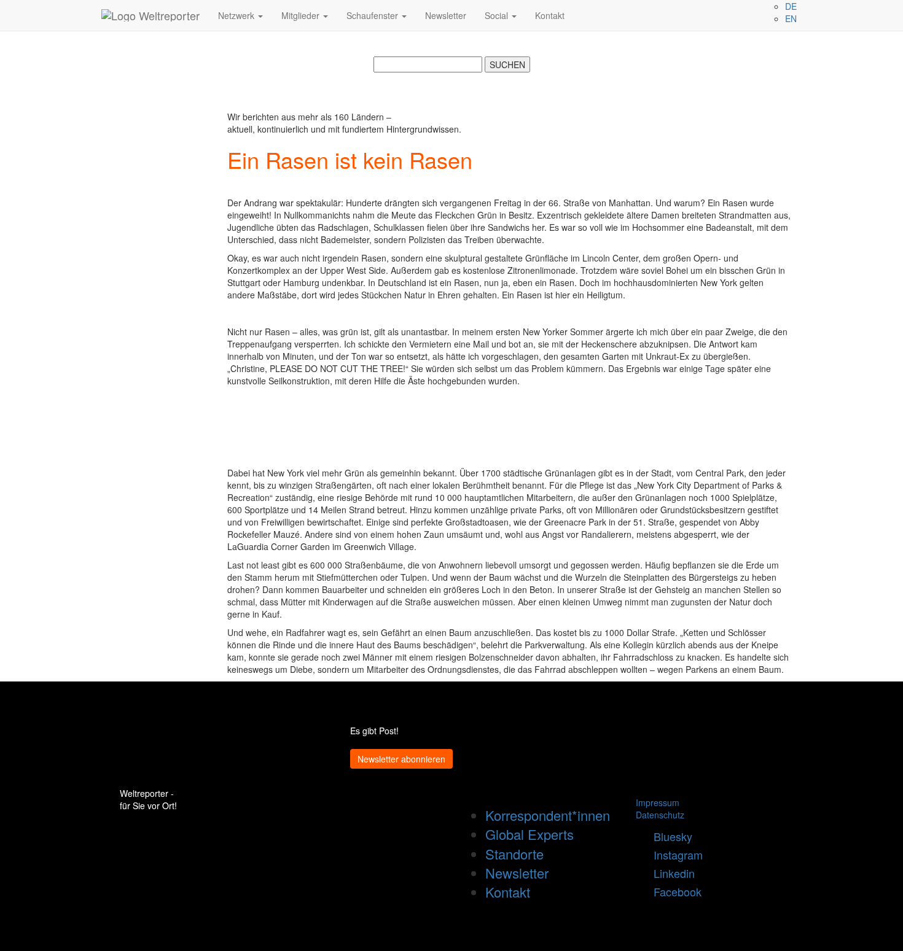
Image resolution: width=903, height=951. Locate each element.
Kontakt (550, 15)
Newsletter (445, 15)
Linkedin (669, 873)
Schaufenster (373, 15)
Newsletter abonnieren (401, 759)
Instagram (673, 855)
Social (497, 15)
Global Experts (529, 834)
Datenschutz (660, 815)
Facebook (673, 891)
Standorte (514, 853)
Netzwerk (237, 15)
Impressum (657, 802)
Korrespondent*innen (547, 815)
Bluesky (668, 836)
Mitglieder (301, 15)
